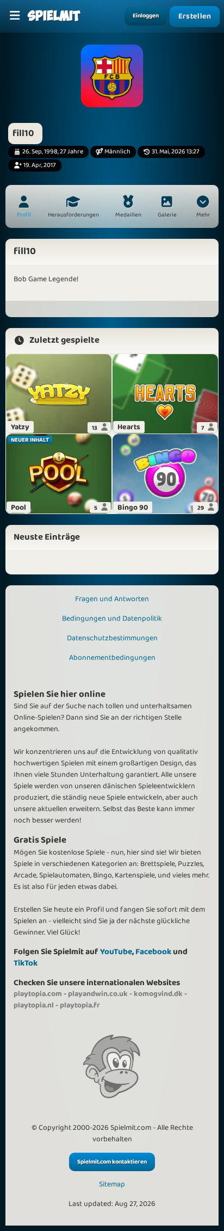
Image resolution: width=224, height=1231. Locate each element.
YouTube (116, 951)
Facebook (153, 951)
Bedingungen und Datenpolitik (112, 618)
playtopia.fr (80, 1005)
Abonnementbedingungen (112, 658)
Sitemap (112, 1184)
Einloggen (146, 16)
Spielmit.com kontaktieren (112, 1162)
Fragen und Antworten (112, 599)
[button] (203, 208)
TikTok (26, 963)
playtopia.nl (34, 1005)
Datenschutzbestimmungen (112, 638)
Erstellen (194, 16)
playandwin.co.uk (98, 994)
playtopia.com (38, 994)
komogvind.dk (158, 994)
